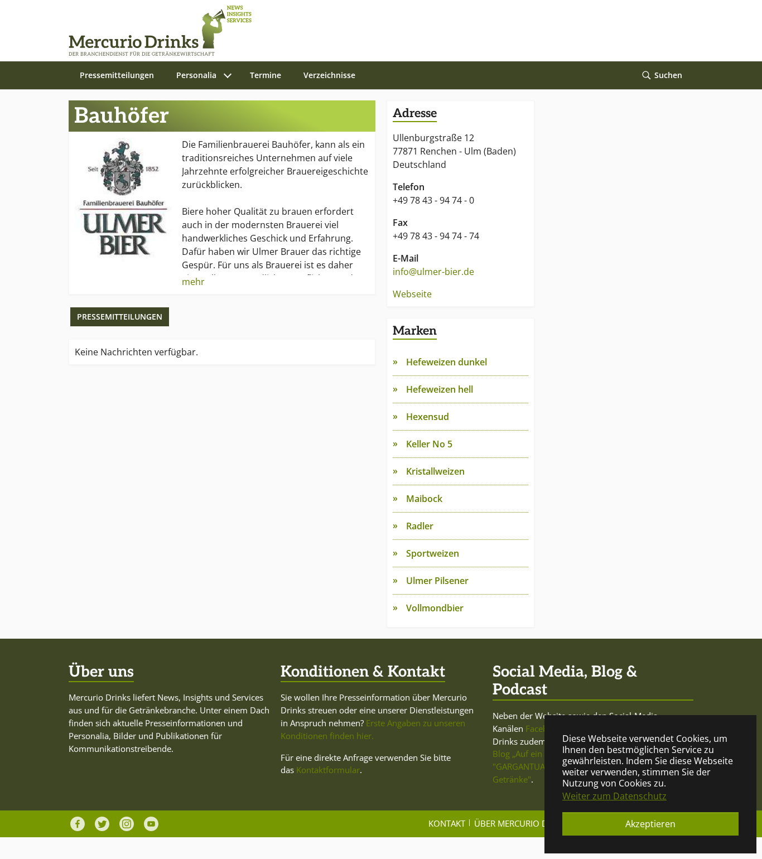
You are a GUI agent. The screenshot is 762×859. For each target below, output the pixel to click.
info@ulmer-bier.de (433, 272)
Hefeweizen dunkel (446, 362)
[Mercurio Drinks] (375, 30)
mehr (193, 282)
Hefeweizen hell (439, 389)
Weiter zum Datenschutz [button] (614, 796)
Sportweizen (432, 553)
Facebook (543, 728)
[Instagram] (126, 824)
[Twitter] (102, 824)
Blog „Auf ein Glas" (529, 753)
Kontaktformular (328, 769)
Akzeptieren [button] (650, 824)
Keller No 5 (429, 444)
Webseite (412, 294)
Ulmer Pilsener (437, 581)
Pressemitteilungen (119, 316)
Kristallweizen (435, 471)
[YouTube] (151, 824)
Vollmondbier (435, 608)
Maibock (424, 499)
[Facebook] (77, 824)
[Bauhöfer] (124, 201)
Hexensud (427, 417)
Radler (419, 526)
